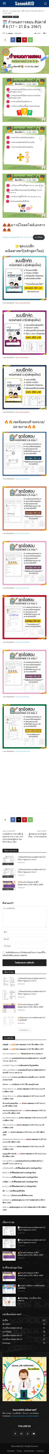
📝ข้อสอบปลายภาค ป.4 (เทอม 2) (31, 1053)
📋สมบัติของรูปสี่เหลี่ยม (16, 1191)
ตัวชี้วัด (16, 17)
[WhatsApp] (30, 39)
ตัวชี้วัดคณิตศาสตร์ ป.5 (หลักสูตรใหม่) (23, 1186)
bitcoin (5, 1084)
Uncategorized (15, 11)
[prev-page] (4, 894)
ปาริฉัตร (5, 1182)
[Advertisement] (24, 783)
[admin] (4, 33)
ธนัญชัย (5, 1044)
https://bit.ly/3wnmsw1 (22, 751)
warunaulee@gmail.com (12, 1110)
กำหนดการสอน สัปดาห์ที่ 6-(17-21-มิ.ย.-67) (17, 237)
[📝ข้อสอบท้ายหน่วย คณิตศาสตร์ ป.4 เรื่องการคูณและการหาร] (9, 873)
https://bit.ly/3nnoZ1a (22, 479)
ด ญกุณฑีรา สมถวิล (9, 1154)
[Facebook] (12, 39)
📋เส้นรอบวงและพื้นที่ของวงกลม (21, 1195)
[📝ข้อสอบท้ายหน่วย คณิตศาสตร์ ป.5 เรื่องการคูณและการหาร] (9, 860)
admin (10, 33)
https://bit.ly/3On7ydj (22, 588)
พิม (4, 1191)
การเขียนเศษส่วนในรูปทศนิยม (28, 1065)
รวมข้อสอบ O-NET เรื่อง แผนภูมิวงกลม (25, 1084)
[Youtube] (33, 1433)
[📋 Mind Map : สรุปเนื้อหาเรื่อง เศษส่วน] (9, 1301)
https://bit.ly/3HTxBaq (22, 642)
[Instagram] (21, 1433)
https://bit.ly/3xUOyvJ (22, 533)
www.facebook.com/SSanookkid (25, 1416)
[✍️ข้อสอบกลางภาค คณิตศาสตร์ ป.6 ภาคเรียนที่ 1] (9, 1021)
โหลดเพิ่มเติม (23, 1030)
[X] (18, 39)
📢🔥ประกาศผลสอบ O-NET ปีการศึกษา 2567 (27, 1044)
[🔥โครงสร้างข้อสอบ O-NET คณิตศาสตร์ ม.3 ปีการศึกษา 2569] (9, 885)
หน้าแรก (5, 11)
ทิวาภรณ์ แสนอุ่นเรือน (10, 1103)
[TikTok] (27, 1433)
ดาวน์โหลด (38, 237)
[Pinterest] (24, 39)
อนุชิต (5, 1132)
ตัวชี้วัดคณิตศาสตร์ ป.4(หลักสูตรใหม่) (28, 1168)
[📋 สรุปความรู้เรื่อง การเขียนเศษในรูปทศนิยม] (9, 1289)
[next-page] (8, 894)
